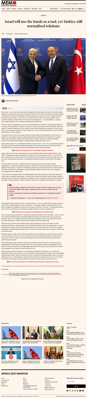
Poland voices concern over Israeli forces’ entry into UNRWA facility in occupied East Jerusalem (73, 124)
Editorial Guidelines (49, 378)
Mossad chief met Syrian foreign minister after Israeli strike (31, 342)
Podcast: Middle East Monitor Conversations (30, 386)
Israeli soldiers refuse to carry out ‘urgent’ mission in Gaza (75, 339)
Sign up (83, 149)
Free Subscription (66, 8)
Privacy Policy (48, 385)
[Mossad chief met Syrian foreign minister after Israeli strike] (32, 332)
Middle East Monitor (36, 273)
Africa (2, 378)
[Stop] (6, 108)
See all (84, 104)
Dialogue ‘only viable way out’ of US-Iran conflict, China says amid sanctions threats (72, 117)
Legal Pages (29, 396)
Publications (27, 8)
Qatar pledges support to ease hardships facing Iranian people (76, 333)
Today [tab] (68, 327)
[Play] (3, 108)
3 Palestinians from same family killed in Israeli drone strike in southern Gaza (72, 132)
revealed (11, 112)
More (40, 8)
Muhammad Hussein (12, 100)
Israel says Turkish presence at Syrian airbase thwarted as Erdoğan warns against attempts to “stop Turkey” (10, 362)
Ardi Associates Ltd (81, 396)
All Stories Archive (49, 389)
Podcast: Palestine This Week (30, 389)
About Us (47, 380)
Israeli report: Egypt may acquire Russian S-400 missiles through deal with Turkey (75, 354)
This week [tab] (73, 327)
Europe (3, 383)
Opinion (8, 8)
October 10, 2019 (52, 198)
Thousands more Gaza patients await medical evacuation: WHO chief (72, 110)
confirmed (40, 203)
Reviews (14, 8)
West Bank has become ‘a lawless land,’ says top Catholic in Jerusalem (76, 346)
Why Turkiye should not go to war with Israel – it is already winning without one (11, 342)
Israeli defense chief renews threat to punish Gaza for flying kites (76, 362)
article (61, 157)
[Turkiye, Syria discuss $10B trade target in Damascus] (53, 352)
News (3, 8)
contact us (26, 275)
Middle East (4, 382)
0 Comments (9, 33)
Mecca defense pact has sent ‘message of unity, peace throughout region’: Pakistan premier (73, 139)
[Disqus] (32, 298)
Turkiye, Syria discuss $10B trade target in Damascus (53, 361)
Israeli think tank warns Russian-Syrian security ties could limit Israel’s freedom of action (53, 342)
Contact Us (47, 383)
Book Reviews (4, 385)
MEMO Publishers (49, 387)
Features (20, 8)
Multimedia (35, 8)
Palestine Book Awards (50, 382)
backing (48, 140)
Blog (24, 378)
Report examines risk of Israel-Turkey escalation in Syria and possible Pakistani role (31, 362)
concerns (51, 251)
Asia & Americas (5, 380)
